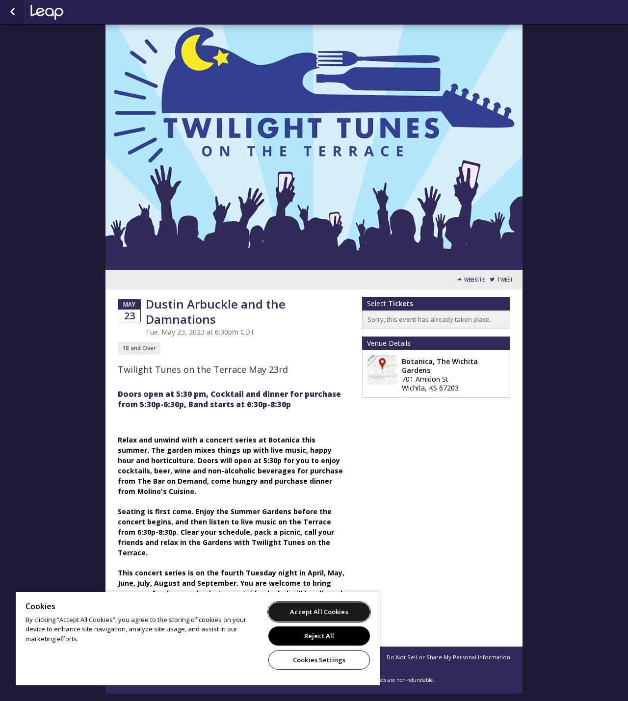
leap (79, 12)
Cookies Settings (319, 659)
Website (474, 280)
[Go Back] (12, 12)
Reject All (319, 635)
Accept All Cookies (319, 611)
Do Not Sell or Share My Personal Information (448, 657)
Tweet (505, 280)
